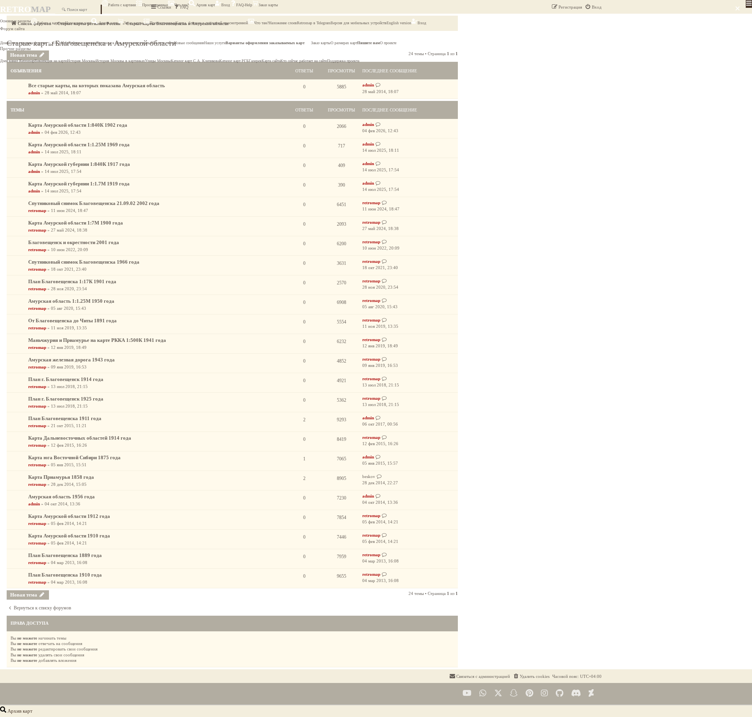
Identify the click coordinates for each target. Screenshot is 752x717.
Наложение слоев (283, 23)
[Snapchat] (514, 693)
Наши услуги (215, 43)
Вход (225, 5)
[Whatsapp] (482, 693)
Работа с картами (122, 5)
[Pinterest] (529, 693)
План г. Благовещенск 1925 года (65, 399)
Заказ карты (268, 5)
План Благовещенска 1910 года (65, 575)
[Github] (559, 693)
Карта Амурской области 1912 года (69, 516)
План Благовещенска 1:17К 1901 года (72, 281)
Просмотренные (155, 5)
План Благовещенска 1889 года (65, 555)
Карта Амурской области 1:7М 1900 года (75, 223)
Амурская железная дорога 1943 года (71, 360)
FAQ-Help (244, 5)
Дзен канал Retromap (17, 61)
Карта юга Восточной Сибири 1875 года (74, 457)
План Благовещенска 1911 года (64, 418)
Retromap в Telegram (314, 23)
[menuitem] (531, 676)
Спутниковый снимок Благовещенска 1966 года (83, 262)
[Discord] (576, 693)
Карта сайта (271, 61)
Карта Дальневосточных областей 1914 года (79, 438)
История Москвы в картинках (120, 61)
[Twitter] (498, 693)
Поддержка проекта (343, 61)
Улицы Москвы (158, 61)
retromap (37, 210)
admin (34, 92)
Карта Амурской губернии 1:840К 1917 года (79, 164)
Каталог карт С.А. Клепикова (195, 61)
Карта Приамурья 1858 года (61, 477)
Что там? (181, 5)
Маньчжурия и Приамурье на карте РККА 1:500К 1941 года (97, 340)
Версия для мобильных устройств (359, 23)
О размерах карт (344, 43)
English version (399, 23)
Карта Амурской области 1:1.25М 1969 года (79, 144)
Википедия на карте (50, 61)
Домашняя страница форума (23, 43)
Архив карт (205, 5)
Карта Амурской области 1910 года (69, 536)
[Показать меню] (749, 4)
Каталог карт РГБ (234, 61)
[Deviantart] (591, 693)
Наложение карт (78, 23)
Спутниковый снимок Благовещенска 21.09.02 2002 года (93, 203)
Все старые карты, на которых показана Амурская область (96, 85)
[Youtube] (467, 693)
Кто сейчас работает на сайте (303, 61)
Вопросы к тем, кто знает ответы (123, 43)
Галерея (255, 61)
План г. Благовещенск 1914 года (65, 379)
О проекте (388, 43)
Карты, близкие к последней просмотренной (211, 23)
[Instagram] (544, 693)
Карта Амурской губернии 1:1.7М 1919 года (79, 184)
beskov (368, 476)
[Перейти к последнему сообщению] (378, 85)
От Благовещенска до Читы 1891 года (72, 320)
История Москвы (81, 61)
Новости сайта (162, 43)
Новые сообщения (189, 43)
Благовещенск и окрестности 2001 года (73, 242)
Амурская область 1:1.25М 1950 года (71, 301)
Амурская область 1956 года (61, 497)
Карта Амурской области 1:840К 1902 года (77, 125)
